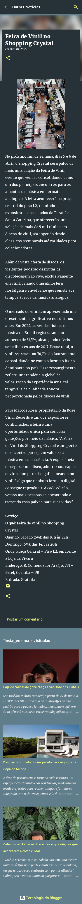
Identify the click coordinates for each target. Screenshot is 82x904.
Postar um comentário (25, 619)
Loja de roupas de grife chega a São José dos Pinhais (41, 687)
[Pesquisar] (76, 7)
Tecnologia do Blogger (43, 898)
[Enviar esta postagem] (7, 587)
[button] (7, 58)
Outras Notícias (26, 7)
